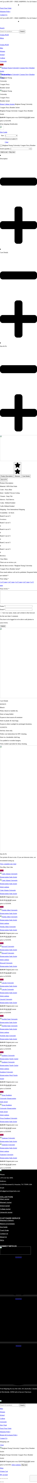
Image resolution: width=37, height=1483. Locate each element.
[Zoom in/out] (7, 1478)
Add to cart (4, 152)
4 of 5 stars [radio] (26, 582)
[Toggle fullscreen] (5, 1478)
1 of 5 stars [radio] (3, 582)
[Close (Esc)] (1, 1478)
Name (2, 606)
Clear (6, 142)
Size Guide (3, 132)
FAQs (2, 1240)
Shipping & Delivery (7, 1220)
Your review (4, 589)
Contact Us (4, 1233)
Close (2, 1445)
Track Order (4, 1230)
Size (2, 135)
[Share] (3, 1478)
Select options (16, 1465)
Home (2, 104)
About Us (3, 1237)
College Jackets (9, 104)
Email (2, 609)
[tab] (6, 476)
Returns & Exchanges (7, 1224)
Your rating (4, 579)
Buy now (12, 152)
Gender (2, 139)
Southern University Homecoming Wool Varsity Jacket (9, 1075)
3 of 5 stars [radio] (18, 582)
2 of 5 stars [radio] (11, 582)
